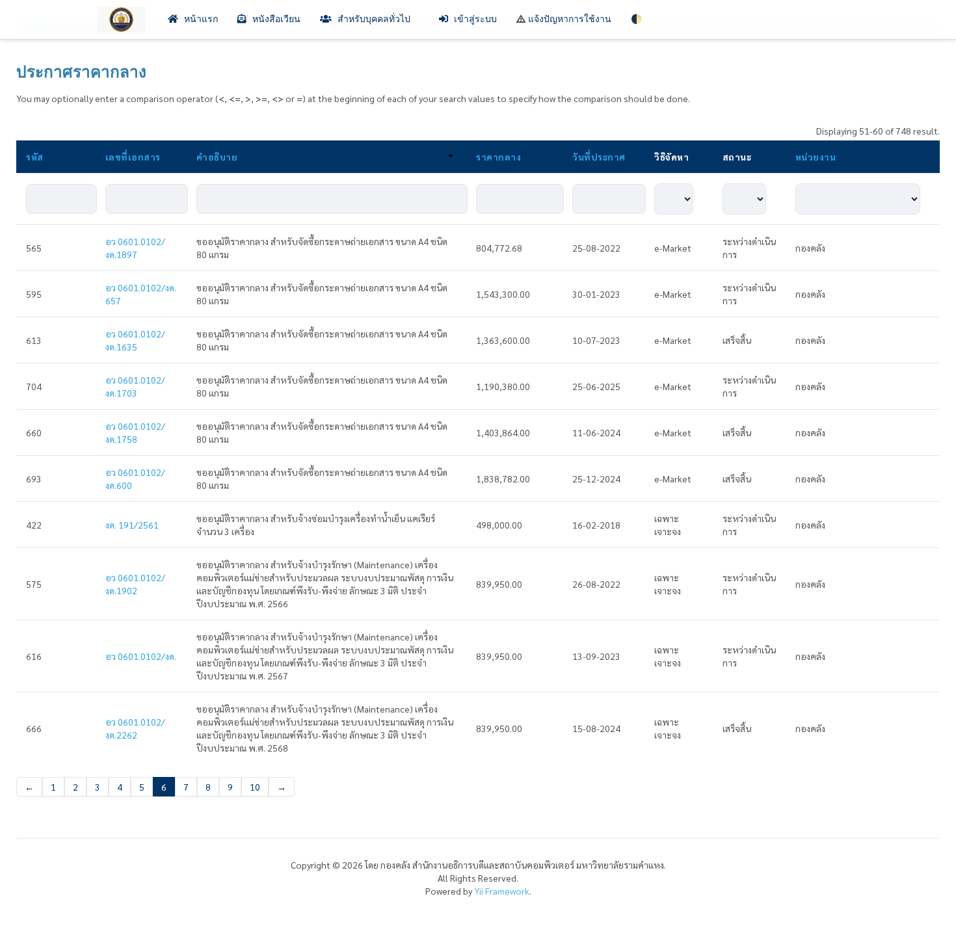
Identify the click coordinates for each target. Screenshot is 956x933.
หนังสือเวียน (275, 19)
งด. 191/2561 (132, 525)
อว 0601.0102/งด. (140, 656)
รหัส (35, 157)
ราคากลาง (498, 157)
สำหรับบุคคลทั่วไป (374, 19)
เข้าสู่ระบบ (474, 19)
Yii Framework (501, 891)
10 (255, 787)
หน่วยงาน (815, 157)
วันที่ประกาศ (599, 157)
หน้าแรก (199, 19)
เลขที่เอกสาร (133, 157)
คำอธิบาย (216, 157)
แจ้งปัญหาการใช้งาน (568, 19)
